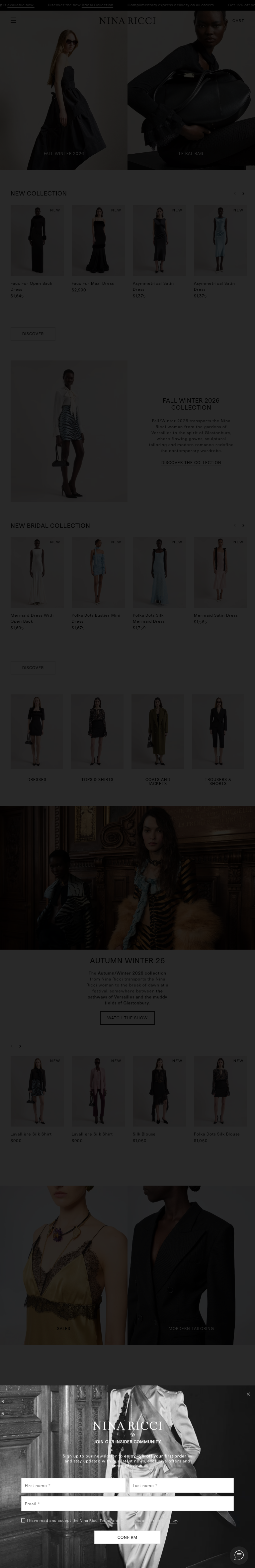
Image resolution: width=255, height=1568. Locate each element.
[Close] (248, 1393)
